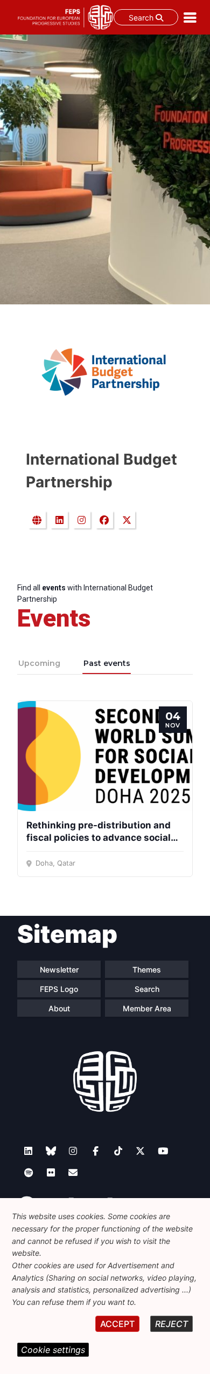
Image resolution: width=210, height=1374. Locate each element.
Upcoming (39, 663)
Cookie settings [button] (53, 1349)
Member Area (147, 1008)
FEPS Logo (59, 989)
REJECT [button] (171, 1323)
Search (142, 17)
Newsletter (59, 969)
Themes (146, 969)
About (59, 1008)
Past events (106, 663)
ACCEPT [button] (117, 1323)
